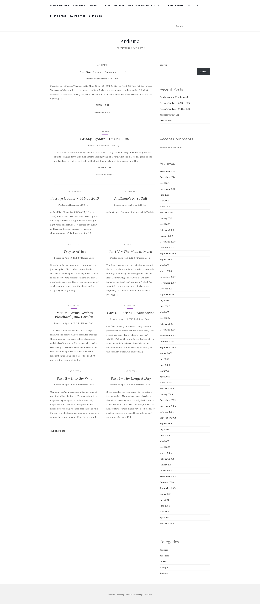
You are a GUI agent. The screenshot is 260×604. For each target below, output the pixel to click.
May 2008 (164, 265)
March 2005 (166, 453)
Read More (103, 105)
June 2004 (165, 505)
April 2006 (165, 376)
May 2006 (164, 370)
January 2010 (166, 218)
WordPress (147, 594)
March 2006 (166, 382)
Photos (193, 5)
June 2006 (165, 365)
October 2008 (167, 247)
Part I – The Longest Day (131, 378)
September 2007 (168, 294)
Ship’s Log (95, 16)
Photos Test (58, 16)
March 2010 (165, 206)
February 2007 (167, 324)
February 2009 (167, 230)
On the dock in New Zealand (103, 72)
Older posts (57, 431)
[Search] (208, 26)
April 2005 (165, 447)
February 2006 (167, 388)
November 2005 (168, 406)
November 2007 (168, 282)
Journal (119, 5)
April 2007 (165, 318)
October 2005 (167, 412)
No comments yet (102, 112)
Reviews (164, 573)
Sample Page (77, 16)
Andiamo (130, 41)
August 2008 (166, 259)
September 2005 (168, 417)
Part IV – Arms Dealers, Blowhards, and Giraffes (74, 314)
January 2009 (166, 236)
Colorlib (128, 594)
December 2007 (167, 277)
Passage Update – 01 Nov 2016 (74, 198)
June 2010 (164, 194)
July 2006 (164, 359)
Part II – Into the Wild (75, 378)
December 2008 (168, 241)
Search (163, 64)
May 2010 (164, 200)
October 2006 (167, 341)
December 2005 (168, 400)
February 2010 (167, 212)
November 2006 (168, 335)
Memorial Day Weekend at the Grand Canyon (156, 5)
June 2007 (165, 306)
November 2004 (168, 476)
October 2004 (167, 482)
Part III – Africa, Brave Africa (131, 312)
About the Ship (59, 5)
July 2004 (164, 500)
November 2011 (167, 189)
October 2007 (166, 288)
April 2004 (165, 517)
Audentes (79, 5)
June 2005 (165, 435)
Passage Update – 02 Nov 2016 (104, 139)
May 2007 (164, 312)
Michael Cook (87, 258)
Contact (94, 5)
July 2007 (164, 300)
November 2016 (167, 171)
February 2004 (167, 523)
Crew (107, 5)
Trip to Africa (74, 251)
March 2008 (166, 271)
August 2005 (166, 423)
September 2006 (168, 347)
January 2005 (166, 464)
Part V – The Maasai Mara (130, 251)
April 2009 (165, 224)
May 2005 (164, 441)
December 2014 (167, 177)
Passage (164, 567)
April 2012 (165, 183)
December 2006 (168, 329)
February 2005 (167, 458)
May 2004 (164, 511)
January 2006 (166, 394)
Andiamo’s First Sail (130, 198)
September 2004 (168, 488)
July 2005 (164, 429)
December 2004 (168, 470)
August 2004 (166, 494)
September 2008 (168, 253)
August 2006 (166, 353)
